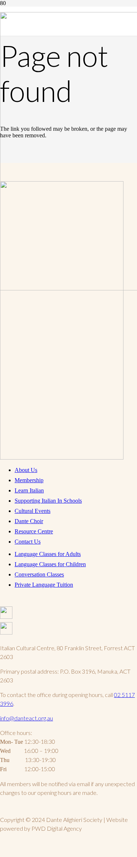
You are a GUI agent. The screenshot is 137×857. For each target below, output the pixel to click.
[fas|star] (68, 614)
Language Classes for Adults (48, 554)
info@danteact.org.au (26, 718)
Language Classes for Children (50, 564)
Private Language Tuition (44, 585)
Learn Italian (29, 490)
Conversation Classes (39, 574)
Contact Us (28, 541)
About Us (26, 470)
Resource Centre (34, 531)
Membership (29, 480)
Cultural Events (32, 511)
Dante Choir (29, 521)
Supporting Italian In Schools (48, 501)
